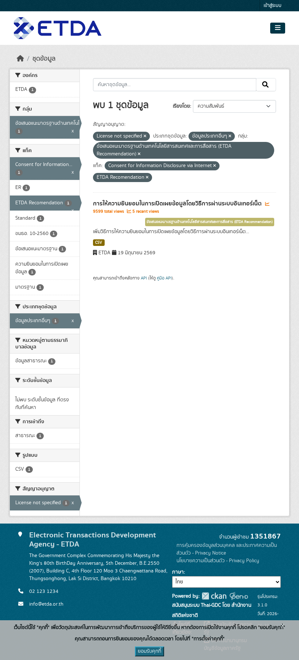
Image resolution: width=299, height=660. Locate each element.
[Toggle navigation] (277, 28)
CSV (98, 243)
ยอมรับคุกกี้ (149, 651)
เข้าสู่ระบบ (272, 5)
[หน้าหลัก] (20, 58)
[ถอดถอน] (145, 136)
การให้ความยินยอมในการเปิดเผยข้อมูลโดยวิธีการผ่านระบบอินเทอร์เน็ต (178, 203)
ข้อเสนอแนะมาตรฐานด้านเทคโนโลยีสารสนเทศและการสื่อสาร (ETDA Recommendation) (210, 221)
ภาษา (178, 572)
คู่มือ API (164, 278)
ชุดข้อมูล (43, 58)
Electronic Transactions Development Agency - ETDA (92, 539)
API (144, 278)
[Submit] (266, 84)
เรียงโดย (181, 106)
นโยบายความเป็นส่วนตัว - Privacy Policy (217, 560)
